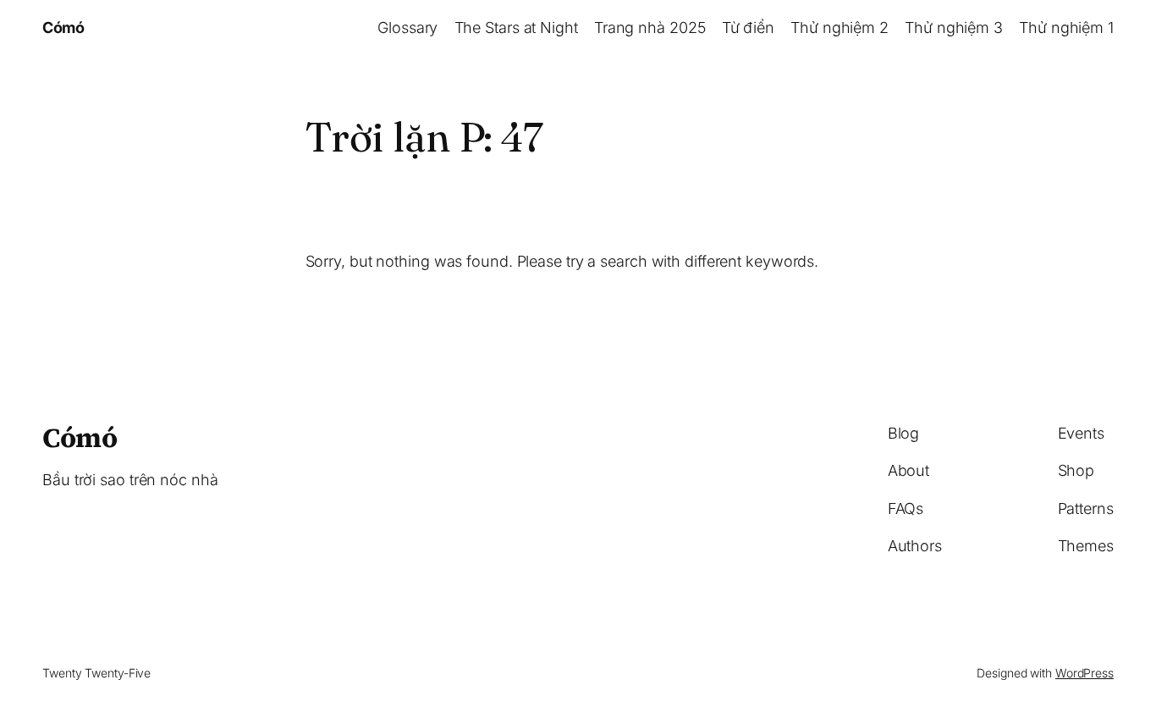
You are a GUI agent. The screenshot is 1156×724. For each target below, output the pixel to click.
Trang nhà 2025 (650, 27)
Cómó (63, 27)
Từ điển (748, 27)
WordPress (1084, 673)
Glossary (407, 27)
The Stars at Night (516, 27)
